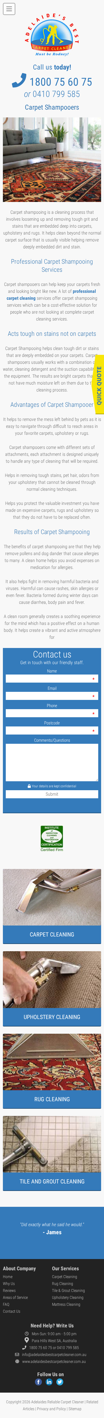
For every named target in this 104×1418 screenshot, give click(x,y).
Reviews (9, 1290)
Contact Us (11, 1311)
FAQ (6, 1304)
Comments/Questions (52, 740)
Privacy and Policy (51, 1408)
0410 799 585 (52, 94)
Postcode (52, 723)
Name (52, 671)
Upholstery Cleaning (67, 1297)
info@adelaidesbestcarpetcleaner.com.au (54, 1354)
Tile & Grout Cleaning (68, 1290)
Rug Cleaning (62, 1283)
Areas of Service (15, 1297)
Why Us (9, 1283)
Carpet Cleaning (64, 1276)
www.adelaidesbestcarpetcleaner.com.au (54, 1361)
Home (7, 1276)
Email (52, 688)
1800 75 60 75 (60, 82)
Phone (52, 705)
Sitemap (74, 1408)
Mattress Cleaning (66, 1304)
